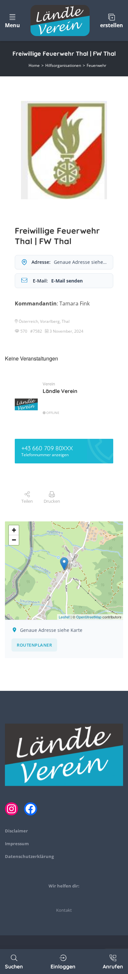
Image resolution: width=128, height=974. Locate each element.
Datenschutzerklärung (29, 856)
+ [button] (14, 530)
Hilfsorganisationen (63, 65)
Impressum (17, 844)
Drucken (52, 501)
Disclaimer (16, 831)
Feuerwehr (96, 65)
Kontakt (64, 910)
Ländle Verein (60, 391)
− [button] (14, 540)
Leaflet (64, 616)
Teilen (27, 501)
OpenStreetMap (88, 616)
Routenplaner (34, 645)
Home (34, 65)
